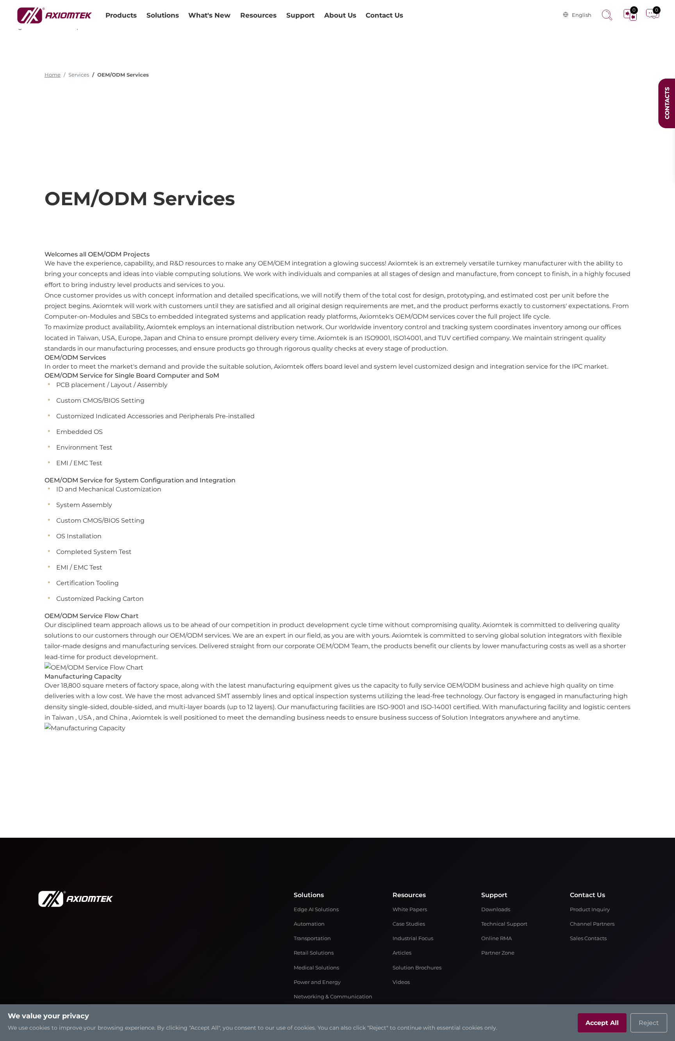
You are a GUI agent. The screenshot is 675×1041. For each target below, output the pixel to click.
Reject (649, 1023)
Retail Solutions (314, 953)
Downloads (495, 909)
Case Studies (409, 924)
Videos (401, 982)
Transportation (312, 938)
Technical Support (504, 924)
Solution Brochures (417, 968)
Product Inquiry (590, 909)
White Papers (410, 909)
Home (53, 75)
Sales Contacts (588, 938)
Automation (309, 924)
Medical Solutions (316, 968)
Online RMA (496, 938)
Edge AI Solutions (316, 909)
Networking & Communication (333, 997)
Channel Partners (592, 924)
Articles (402, 953)
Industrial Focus (413, 938)
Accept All (602, 1023)
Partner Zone (497, 953)
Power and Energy (317, 982)
